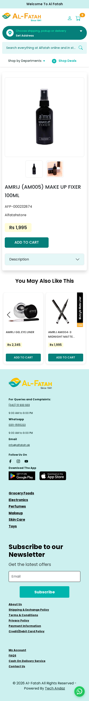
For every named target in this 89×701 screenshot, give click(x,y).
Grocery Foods (21, 493)
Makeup (16, 513)
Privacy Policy (19, 620)
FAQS (12, 655)
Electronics (18, 500)
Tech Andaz (55, 688)
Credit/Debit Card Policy (26, 631)
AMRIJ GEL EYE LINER (20, 332)
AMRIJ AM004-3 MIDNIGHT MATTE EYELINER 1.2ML (60, 334)
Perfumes (17, 506)
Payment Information (25, 626)
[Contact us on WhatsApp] (79, 691)
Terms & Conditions (23, 615)
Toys (13, 526)
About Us (15, 604)
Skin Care (17, 519)
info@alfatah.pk (19, 445)
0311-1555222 (17, 425)
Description (19, 259)
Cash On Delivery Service (27, 661)
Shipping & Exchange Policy (29, 610)
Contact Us (17, 666)
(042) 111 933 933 (19, 405)
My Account (17, 650)
